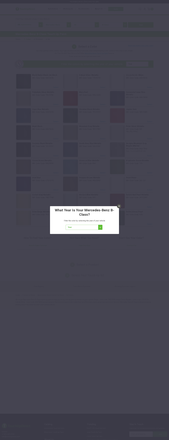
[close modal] (119, 206)
